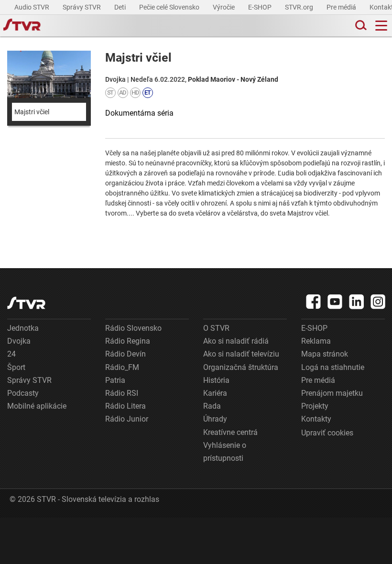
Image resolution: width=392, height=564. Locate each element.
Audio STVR (32, 7)
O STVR (216, 328)
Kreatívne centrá (230, 432)
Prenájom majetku (332, 393)
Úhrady (215, 418)
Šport (16, 367)
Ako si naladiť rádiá (236, 341)
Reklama (316, 341)
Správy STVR (82, 7)
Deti (120, 7)
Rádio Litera (125, 406)
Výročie (224, 7)
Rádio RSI (121, 393)
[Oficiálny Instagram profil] (378, 301)
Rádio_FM (122, 367)
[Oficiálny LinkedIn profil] (356, 301)
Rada (212, 406)
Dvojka (19, 341)
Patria (115, 380)
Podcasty (23, 393)
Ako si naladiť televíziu (241, 353)
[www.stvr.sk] (26, 302)
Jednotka (23, 328)
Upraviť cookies (327, 432)
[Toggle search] (359, 25)
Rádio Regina (127, 341)
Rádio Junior (126, 418)
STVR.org (300, 7)
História (216, 380)
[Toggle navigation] (381, 25)
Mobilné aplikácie (36, 406)
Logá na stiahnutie (332, 367)
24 (11, 353)
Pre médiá (342, 7)
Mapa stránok (324, 353)
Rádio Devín (125, 353)
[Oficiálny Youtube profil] (335, 301)
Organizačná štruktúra (240, 367)
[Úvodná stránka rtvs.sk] (22, 25)
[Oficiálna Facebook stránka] (313, 301)
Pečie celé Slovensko (170, 7)
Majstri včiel (31, 112)
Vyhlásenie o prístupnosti (224, 452)
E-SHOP (260, 7)
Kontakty (316, 418)
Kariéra (215, 393)
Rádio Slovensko (133, 328)
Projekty (314, 406)
